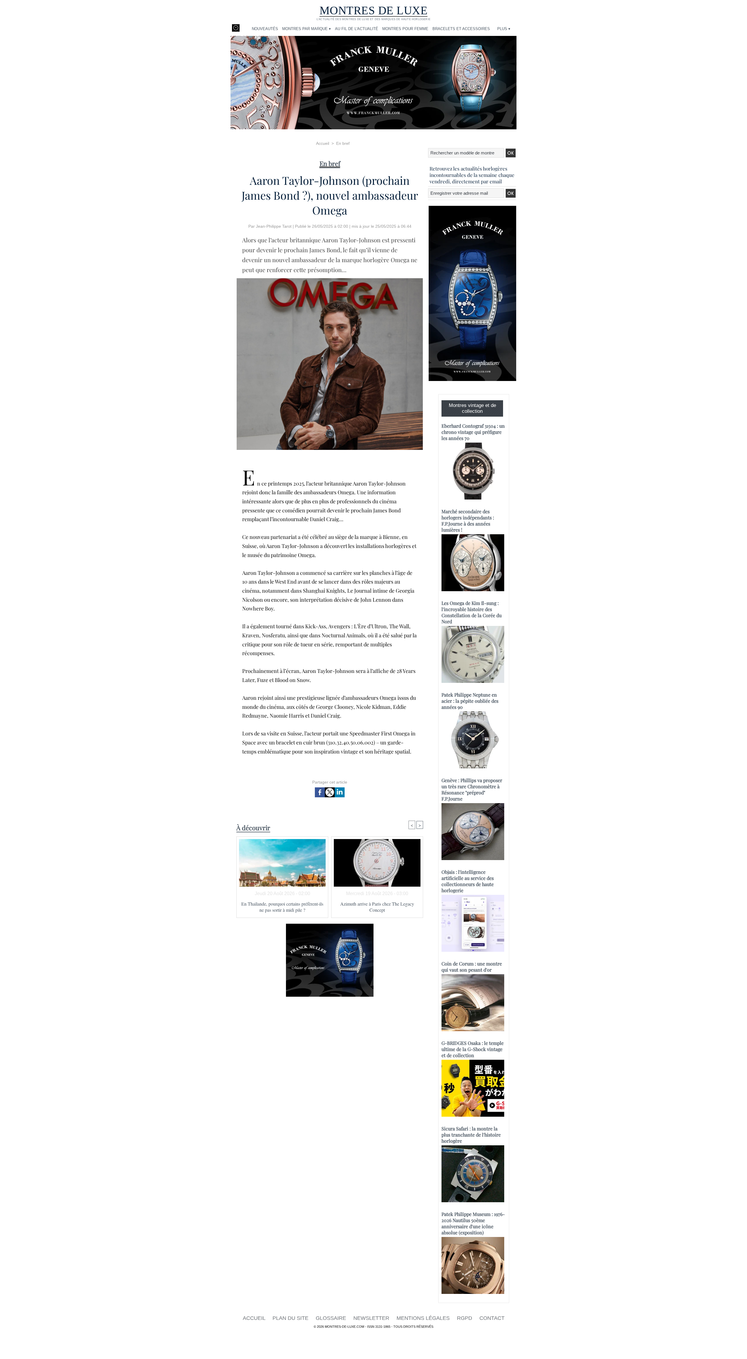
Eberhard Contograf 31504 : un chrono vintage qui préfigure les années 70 (473, 432)
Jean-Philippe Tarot (274, 226)
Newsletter (372, 1318)
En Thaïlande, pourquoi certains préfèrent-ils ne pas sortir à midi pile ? (282, 907)
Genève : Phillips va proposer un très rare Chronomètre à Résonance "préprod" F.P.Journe (471, 789)
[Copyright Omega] (330, 280)
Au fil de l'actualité (356, 29)
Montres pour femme (405, 29)
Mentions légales (424, 1318)
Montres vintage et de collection (472, 408)
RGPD (465, 1318)
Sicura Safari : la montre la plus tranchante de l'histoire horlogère (471, 1134)
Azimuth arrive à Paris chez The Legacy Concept (377, 907)
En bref (343, 143)
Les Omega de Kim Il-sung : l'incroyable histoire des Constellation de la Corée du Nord (471, 612)
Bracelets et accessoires (461, 29)
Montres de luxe (374, 10)
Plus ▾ (503, 29)
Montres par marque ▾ (306, 29)
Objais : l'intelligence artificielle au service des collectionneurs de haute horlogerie (467, 881)
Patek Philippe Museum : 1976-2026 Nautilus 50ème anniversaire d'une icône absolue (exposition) (473, 1223)
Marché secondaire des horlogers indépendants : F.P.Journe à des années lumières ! (467, 520)
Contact (492, 1318)
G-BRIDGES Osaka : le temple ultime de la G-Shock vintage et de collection (472, 1049)
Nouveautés (265, 29)
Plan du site (291, 1318)
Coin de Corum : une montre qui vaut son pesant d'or (471, 966)
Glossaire (332, 1318)
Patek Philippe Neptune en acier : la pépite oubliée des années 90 (469, 701)
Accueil (322, 143)
